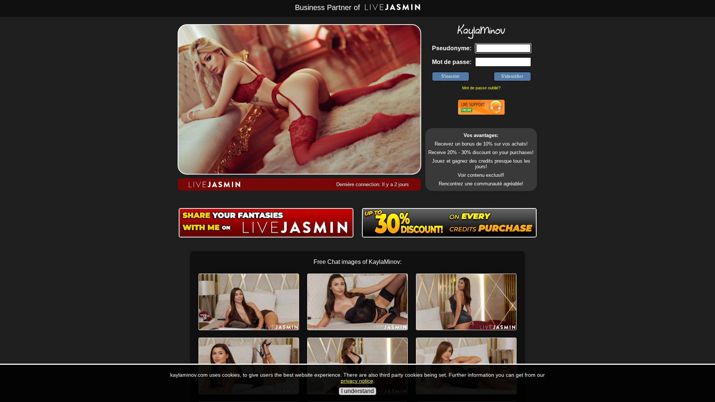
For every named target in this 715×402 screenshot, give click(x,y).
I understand (357, 391)
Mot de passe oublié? (481, 88)
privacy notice (357, 381)
